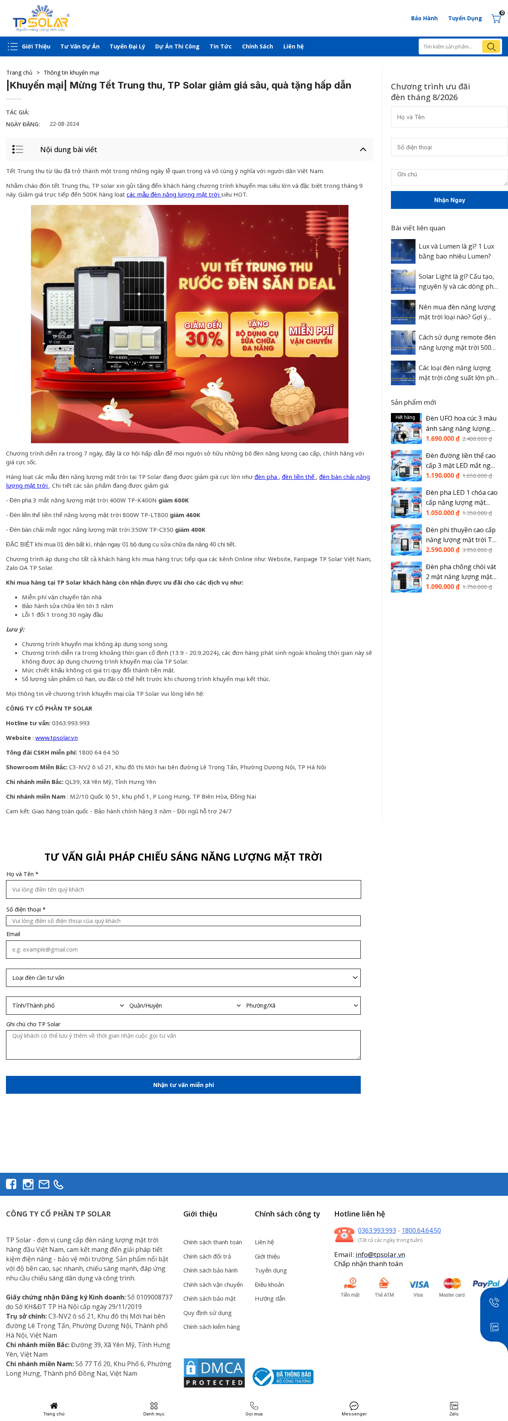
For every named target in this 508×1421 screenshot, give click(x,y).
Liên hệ (293, 46)
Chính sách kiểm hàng (211, 1326)
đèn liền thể (299, 477)
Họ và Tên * (22, 874)
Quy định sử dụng (207, 1313)
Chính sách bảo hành (210, 1270)
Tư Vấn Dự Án (80, 46)
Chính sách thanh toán (212, 1242)
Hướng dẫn (270, 1298)
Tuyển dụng (271, 1270)
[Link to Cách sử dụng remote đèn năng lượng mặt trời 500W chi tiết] (403, 342)
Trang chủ (23, 72)
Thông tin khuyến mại (71, 72)
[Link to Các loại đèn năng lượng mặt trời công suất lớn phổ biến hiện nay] (403, 373)
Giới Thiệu (36, 46)
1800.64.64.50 (421, 1230)
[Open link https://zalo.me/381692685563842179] (494, 1327)
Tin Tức (221, 46)
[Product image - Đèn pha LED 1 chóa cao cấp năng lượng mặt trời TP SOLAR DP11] (406, 502)
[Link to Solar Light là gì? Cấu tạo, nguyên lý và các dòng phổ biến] (403, 282)
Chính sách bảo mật (209, 1298)
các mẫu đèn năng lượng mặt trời (174, 194)
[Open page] (41, 18)
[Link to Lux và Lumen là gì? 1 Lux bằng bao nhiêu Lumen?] (403, 251)
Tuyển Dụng (465, 18)
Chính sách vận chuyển (213, 1284)
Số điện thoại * (26, 909)
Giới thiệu (267, 1256)
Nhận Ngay (449, 200)
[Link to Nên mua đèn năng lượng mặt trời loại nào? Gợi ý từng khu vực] (403, 312)
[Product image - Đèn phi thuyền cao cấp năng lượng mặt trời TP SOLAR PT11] (406, 540)
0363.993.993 (377, 1230)
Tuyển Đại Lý (127, 46)
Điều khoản (269, 1284)
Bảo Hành (424, 18)
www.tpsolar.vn (56, 738)
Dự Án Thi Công (177, 46)
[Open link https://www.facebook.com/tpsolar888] (11, 1184)
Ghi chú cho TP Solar (33, 1024)
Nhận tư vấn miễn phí (183, 1085)
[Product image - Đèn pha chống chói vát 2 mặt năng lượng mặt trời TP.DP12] (406, 577)
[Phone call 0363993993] (494, 1302)
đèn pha (266, 477)
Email (13, 934)
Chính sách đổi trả (207, 1256)
